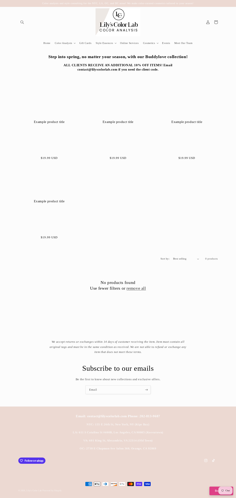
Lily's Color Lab (34, 491)
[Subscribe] (146, 389)
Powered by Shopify (52, 491)
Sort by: (165, 258)
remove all (136, 288)
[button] (22, 22)
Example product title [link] (49, 122)
